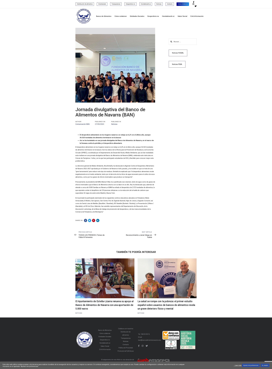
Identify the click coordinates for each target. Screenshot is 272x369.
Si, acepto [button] (265, 365)
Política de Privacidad (126, 348)
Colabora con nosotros (125, 328)
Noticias (114, 124)
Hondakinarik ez (105, 343)
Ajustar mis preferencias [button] (250, 365)
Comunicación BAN (82, 124)
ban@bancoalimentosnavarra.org (149, 340)
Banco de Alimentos (105, 330)
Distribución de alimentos (126, 333)
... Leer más (238, 365)
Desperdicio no (105, 340)
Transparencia (125, 338)
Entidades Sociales (105, 336)
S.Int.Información (105, 349)
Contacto (126, 344)
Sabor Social (105, 346)
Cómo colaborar (105, 333)
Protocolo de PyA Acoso (126, 351)
